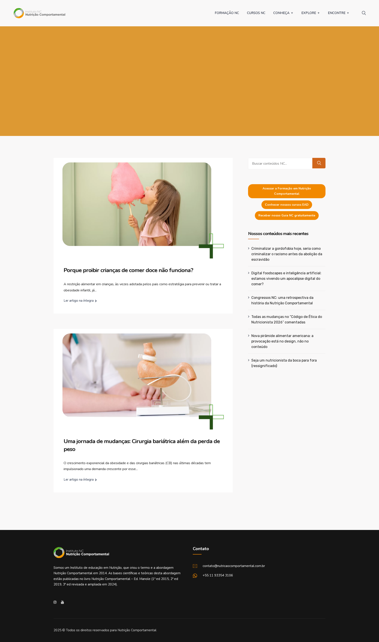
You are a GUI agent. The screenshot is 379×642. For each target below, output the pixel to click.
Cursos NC (256, 13)
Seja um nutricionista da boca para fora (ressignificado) (284, 363)
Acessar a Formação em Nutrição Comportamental (287, 191)
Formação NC (227, 13)
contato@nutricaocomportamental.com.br (234, 566)
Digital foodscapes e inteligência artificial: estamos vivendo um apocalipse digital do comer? (286, 278)
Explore (308, 13)
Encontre (336, 13)
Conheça (281, 13)
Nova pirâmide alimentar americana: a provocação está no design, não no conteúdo (282, 341)
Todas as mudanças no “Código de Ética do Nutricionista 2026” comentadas (286, 319)
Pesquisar (318, 163)
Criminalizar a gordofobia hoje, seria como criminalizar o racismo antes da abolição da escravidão (286, 254)
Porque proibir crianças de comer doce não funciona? (128, 270)
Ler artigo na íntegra (79, 300)
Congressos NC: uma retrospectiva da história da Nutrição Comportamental (282, 300)
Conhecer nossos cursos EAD (287, 205)
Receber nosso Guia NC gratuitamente (286, 215)
